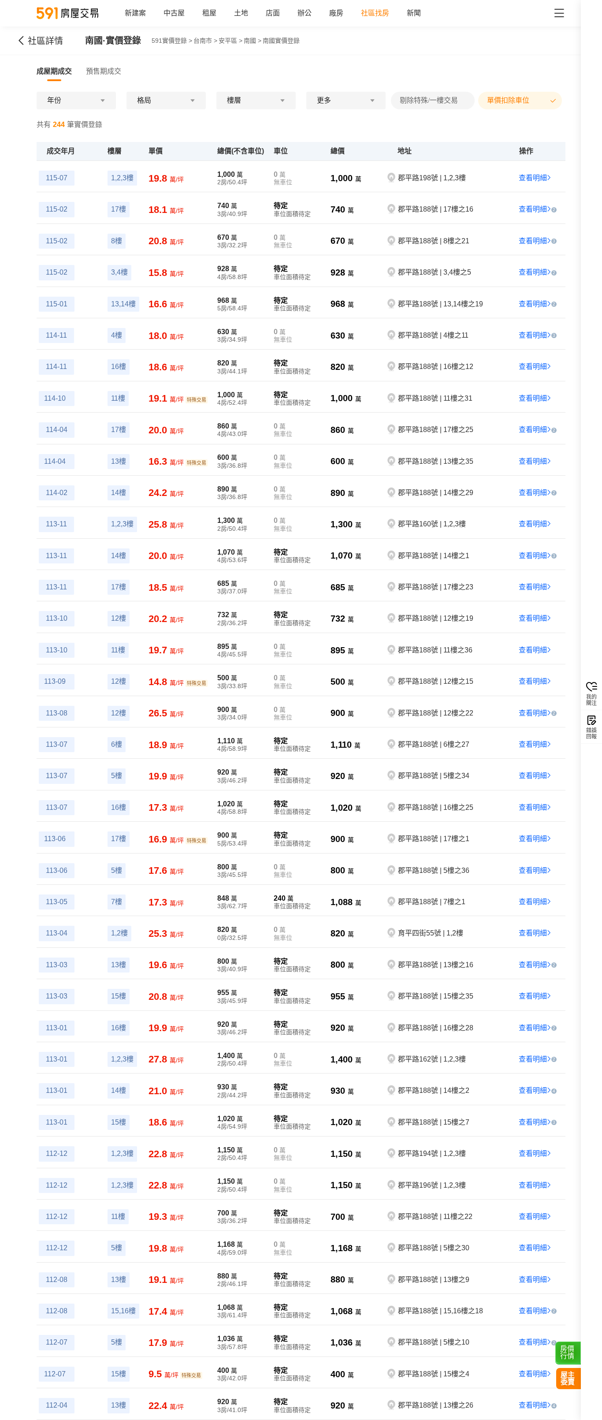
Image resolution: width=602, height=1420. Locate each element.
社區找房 (375, 13)
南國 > (252, 40)
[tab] (54, 71)
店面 (273, 13)
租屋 (209, 13)
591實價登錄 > (172, 40)
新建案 (135, 13)
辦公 (304, 13)
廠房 (336, 13)
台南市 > (205, 40)
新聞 (414, 13)
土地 (241, 13)
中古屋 (174, 13)
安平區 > (230, 40)
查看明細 (533, 178)
